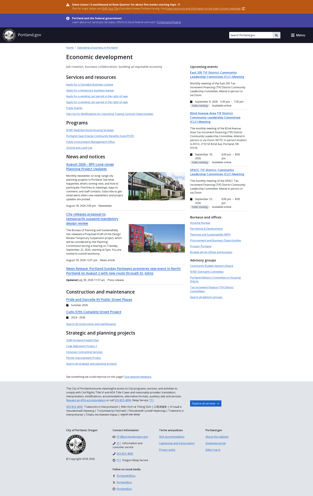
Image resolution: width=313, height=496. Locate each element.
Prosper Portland (200, 246)
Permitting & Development (206, 228)
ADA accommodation (171, 436)
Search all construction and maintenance (91, 324)
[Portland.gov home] (22, 35)
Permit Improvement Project (83, 358)
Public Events (74, 108)
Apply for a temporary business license (90, 90)
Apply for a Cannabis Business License (89, 84)
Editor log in (213, 450)
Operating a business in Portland (97, 47)
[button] (298, 35)
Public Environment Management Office (90, 142)
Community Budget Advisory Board (211, 266)
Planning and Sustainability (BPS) (210, 234)
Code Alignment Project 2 (81, 346)
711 (151, 400)
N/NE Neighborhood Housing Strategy (90, 130)
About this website (217, 436)
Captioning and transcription (176, 443)
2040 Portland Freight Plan (82, 340)
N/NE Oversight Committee (207, 271)
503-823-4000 (122, 400)
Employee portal (216, 443)
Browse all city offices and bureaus (211, 252)
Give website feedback (137, 377)
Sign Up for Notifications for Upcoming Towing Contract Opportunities (109, 114)
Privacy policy (167, 450)
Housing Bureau (200, 223)
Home (70, 47)
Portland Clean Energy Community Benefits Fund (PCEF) (100, 136)
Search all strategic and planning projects (91, 364)
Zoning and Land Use (79, 148)
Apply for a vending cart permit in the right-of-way (97, 96)
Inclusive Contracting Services (84, 352)
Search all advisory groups (206, 297)
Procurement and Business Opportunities (215, 240)
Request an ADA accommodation (86, 400)
